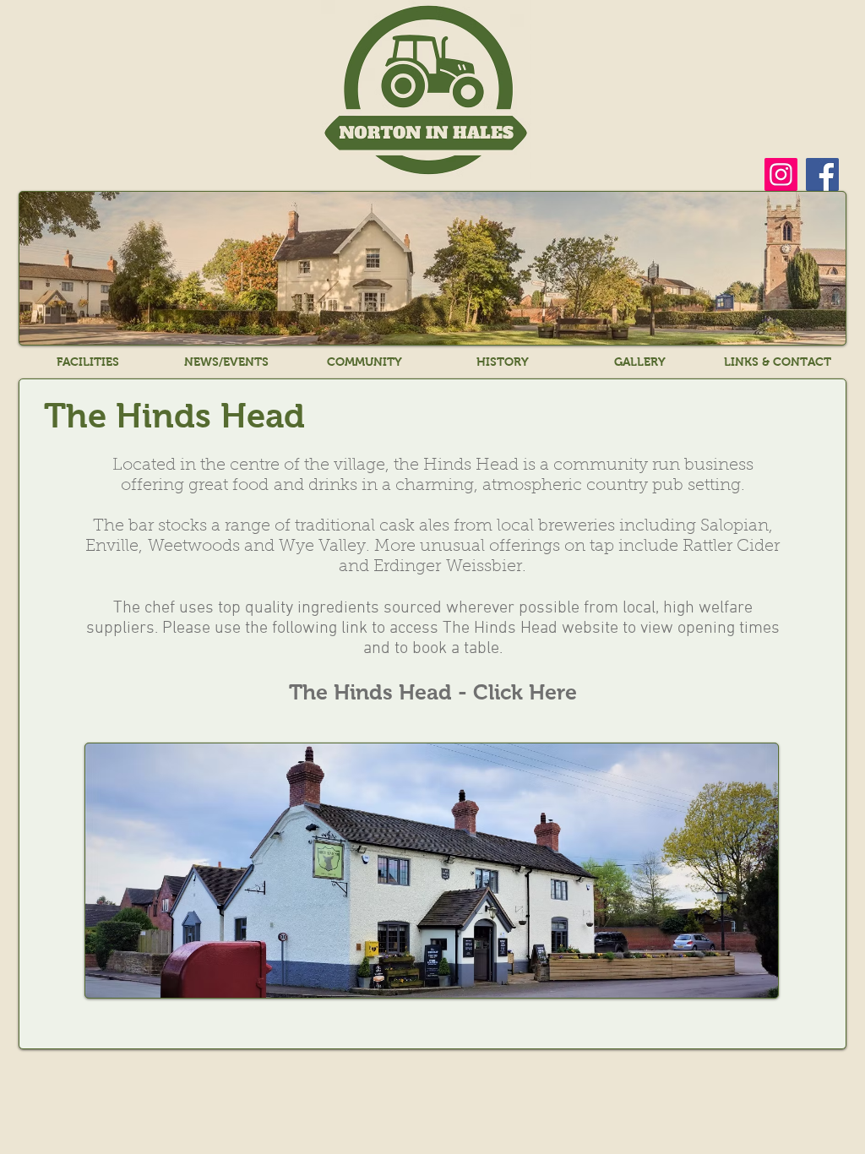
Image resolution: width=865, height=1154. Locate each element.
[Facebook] (822, 174)
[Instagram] (780, 174)
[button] (88, 361)
